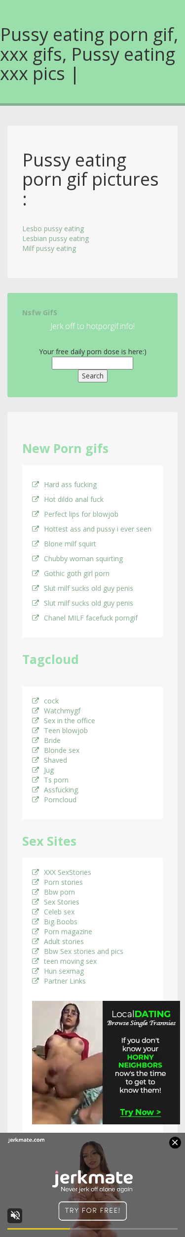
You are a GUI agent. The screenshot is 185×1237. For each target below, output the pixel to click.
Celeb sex (59, 911)
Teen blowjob (66, 730)
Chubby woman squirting (83, 558)
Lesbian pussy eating (55, 238)
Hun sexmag (64, 971)
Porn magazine (68, 931)
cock (51, 700)
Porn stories (63, 882)
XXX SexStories (67, 872)
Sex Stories (61, 902)
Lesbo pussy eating (53, 228)
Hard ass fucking (70, 484)
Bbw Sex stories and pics (83, 951)
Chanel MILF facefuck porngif (91, 617)
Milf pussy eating (49, 248)
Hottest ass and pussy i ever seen (97, 529)
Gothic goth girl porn (77, 573)
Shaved (55, 760)
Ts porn (56, 779)
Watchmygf (62, 710)
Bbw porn (59, 892)
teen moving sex (70, 961)
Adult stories (64, 941)
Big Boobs (60, 921)
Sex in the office (69, 720)
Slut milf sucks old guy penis (88, 588)
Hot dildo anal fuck (74, 499)
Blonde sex (61, 750)
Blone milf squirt (70, 543)
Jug (49, 770)
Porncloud (60, 799)
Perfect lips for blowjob (81, 514)
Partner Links (65, 981)
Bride (52, 740)
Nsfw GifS (39, 312)
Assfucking (61, 789)
